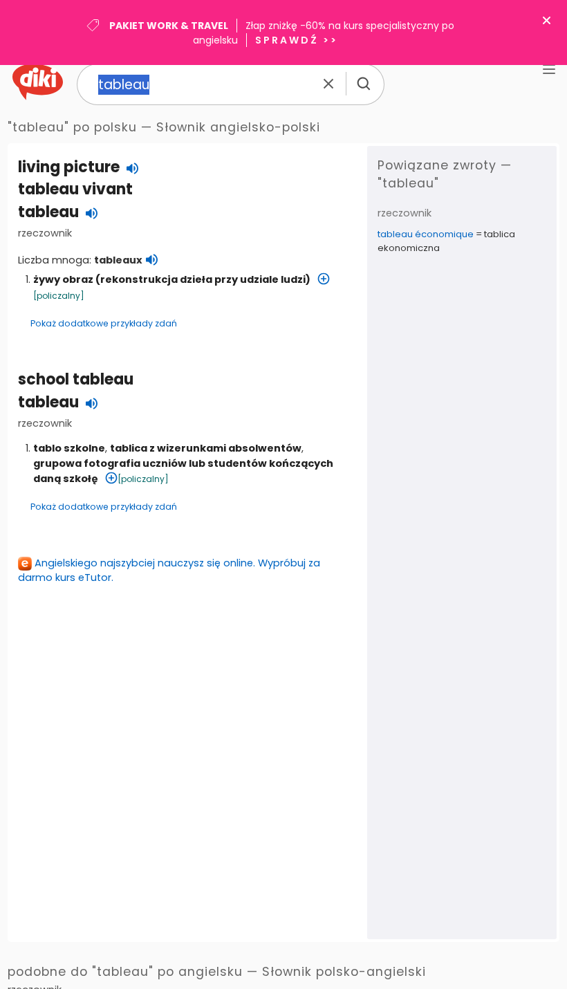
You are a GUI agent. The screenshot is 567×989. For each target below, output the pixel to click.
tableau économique (426, 234)
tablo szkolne (69, 448)
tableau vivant (75, 189)
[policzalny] (58, 296)
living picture (69, 167)
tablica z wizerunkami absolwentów (205, 448)
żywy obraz (63, 279)
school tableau (75, 379)
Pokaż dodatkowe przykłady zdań (103, 323)
